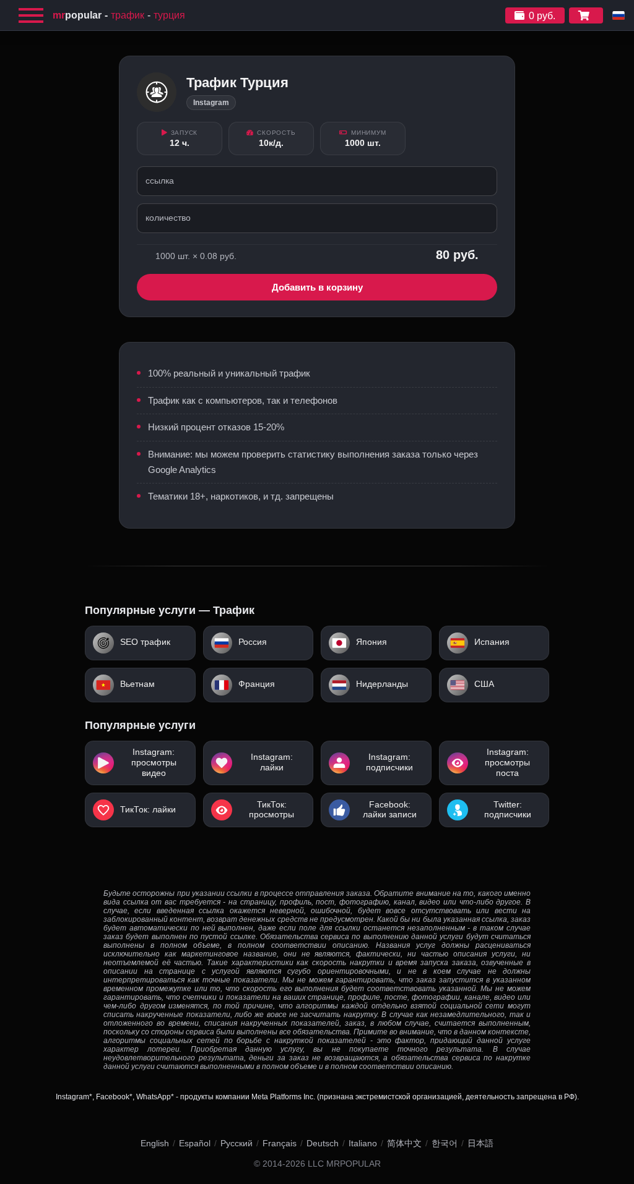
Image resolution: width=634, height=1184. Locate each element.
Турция (169, 15)
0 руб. (542, 16)
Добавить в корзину (317, 287)
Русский (236, 1143)
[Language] (618, 15)
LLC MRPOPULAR (344, 1164)
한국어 (445, 1143)
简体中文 (404, 1143)
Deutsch (322, 1143)
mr (77, 15)
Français (280, 1143)
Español (195, 1143)
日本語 (480, 1143)
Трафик (127, 15)
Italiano (363, 1143)
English (155, 1143)
